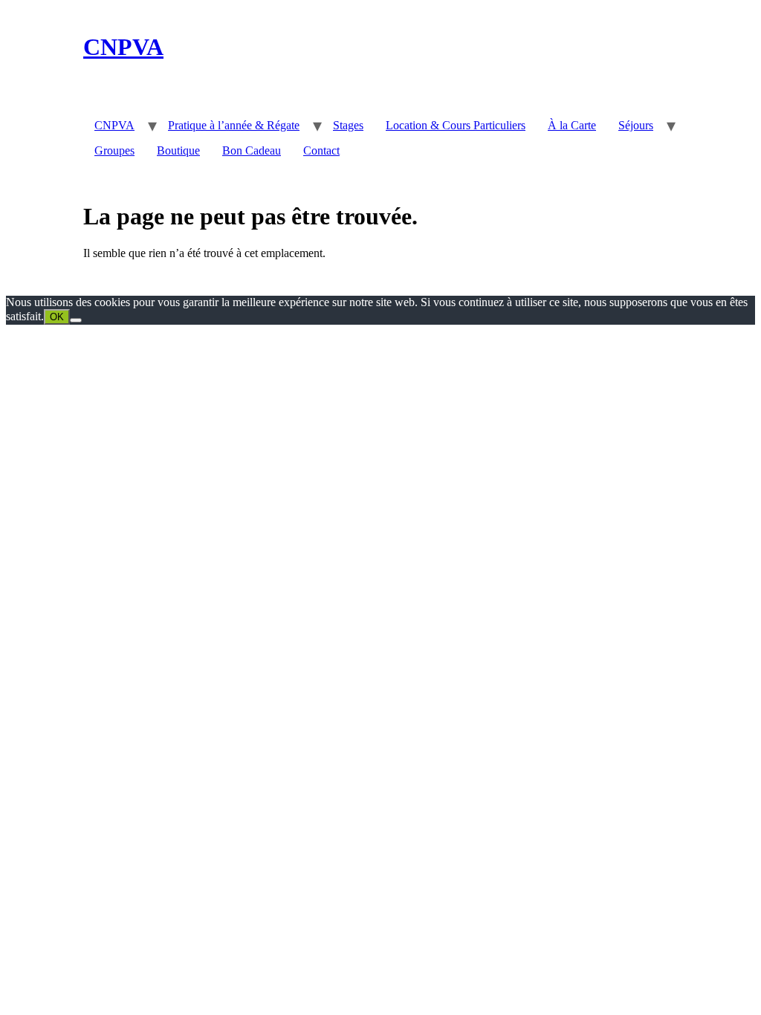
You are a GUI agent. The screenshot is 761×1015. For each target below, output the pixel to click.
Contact (321, 150)
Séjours (635, 125)
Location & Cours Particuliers (455, 125)
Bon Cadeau (251, 150)
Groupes (114, 150)
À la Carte (572, 125)
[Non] (76, 320)
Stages (348, 125)
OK (57, 316)
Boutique (178, 150)
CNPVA (123, 46)
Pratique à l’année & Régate (233, 125)
